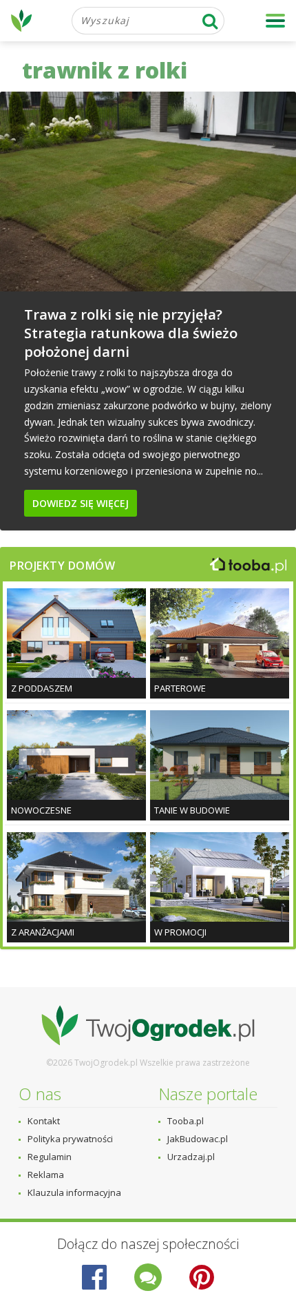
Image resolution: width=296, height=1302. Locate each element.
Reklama (46, 1174)
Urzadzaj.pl (191, 1156)
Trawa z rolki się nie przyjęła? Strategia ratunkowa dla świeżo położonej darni (130, 333)
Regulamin (50, 1156)
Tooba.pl (185, 1121)
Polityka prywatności (70, 1139)
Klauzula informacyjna (74, 1192)
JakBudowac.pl (197, 1139)
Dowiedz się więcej (80, 503)
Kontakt (44, 1121)
